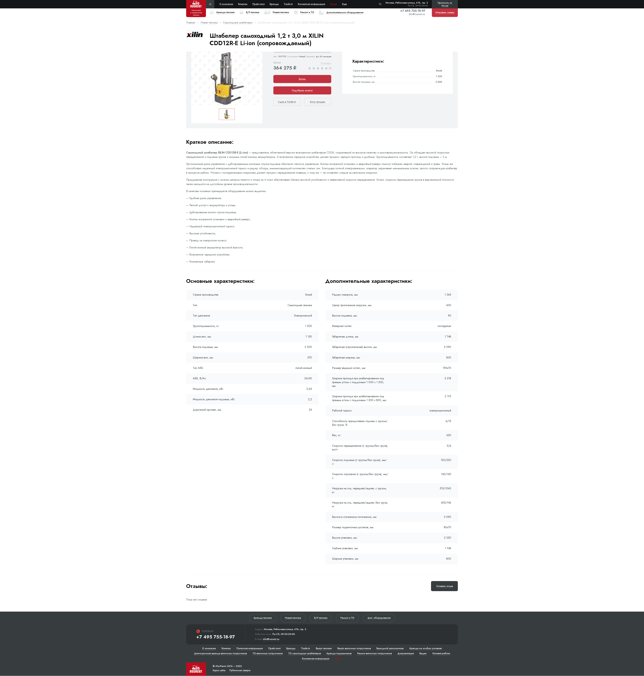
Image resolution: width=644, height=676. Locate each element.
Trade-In (288, 4)
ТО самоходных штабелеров (304, 653)
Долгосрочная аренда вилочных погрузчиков (220, 653)
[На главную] (210, 4)
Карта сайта (219, 670)
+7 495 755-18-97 (412, 10)
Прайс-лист (258, 4)
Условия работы (441, 653)
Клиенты (242, 4)
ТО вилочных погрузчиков (268, 653)
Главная (190, 22)
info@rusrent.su (417, 14)
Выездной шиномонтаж (390, 648)
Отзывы (325, 63)
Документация (405, 653)
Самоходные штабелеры (237, 22)
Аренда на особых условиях (425, 648)
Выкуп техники (324, 648)
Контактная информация (311, 4)
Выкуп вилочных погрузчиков (354, 648)
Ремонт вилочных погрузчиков (374, 653)
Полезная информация (249, 648)
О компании (226, 4)
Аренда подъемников (339, 653)
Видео (423, 653)
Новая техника (209, 22)
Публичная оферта (239, 670)
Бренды (274, 4)
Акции (333, 4)
